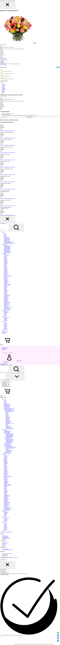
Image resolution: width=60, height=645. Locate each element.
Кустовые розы (6, 240)
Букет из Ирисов (6, 308)
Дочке (5, 525)
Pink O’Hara (8, 416)
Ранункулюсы (6, 276)
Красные (3, 91)
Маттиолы (5, 279)
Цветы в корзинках (6, 537)
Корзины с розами (7, 239)
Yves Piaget (7, 422)
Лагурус (5, 286)
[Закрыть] (7, 565)
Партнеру (5, 325)
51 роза (3, 85)
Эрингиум (5, 287)
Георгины (5, 259)
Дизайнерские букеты (7, 431)
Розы (3, 86)
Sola (6, 425)
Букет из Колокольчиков (8, 508)
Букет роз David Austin (9, 427)
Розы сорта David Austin (10, 410)
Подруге (5, 323)
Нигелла (5, 305)
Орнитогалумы (6, 303)
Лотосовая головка (7, 306)
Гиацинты (5, 262)
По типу (3, 429)
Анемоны (5, 256)
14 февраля (6, 320)
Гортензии (5, 261)
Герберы (5, 260)
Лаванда (5, 267)
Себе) (5, 322)
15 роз (5, 233)
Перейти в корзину (3, 64)
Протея (5, 288)
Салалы (5, 293)
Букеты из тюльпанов (6, 538)
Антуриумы (6, 299)
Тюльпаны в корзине (9, 442)
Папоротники (6, 496)
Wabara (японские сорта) (10, 423)
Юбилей (5, 318)
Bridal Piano (8, 420)
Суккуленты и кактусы (9, 448)
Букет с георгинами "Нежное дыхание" (6, 168)
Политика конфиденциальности (8, 549)
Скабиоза (5, 480)
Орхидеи (5, 469)
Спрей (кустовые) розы (8, 242)
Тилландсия (6, 307)
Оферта (4, 544)
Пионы (5, 474)
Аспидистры (6, 294)
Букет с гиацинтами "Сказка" (5, 154)
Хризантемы (6, 273)
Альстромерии (6, 255)
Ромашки (5, 271)
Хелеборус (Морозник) (7, 284)
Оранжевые (4, 88)
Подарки (3, 530)
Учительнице (6, 329)
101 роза (5, 236)
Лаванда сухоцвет (7, 485)
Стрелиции (6, 300)
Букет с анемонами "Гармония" (5, 183)
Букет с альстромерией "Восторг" (5, 207)
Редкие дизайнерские (9, 446)
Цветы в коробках (7, 247)
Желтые (3, 89)
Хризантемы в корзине (9, 441)
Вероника (5, 282)
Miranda (7, 413)
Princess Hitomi (8, 426)
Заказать (2, 134)
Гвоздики (5, 258)
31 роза (5, 401)
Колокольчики (6, 265)
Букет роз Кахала (8, 451)
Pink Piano (7, 419)
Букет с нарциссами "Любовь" (5, 190)
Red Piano (7, 418)
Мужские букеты (7, 250)
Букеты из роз (5, 535)
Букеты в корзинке (7, 248)
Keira (7, 412)
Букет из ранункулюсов (8, 275)
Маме (5, 327)
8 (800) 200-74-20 (3, 364)
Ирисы (5, 263)
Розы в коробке (6, 238)
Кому (3, 92)
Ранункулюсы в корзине (10, 439)
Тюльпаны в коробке (9, 436)
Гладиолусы (6, 463)
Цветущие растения (9, 450)
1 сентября (6, 519)
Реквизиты (4, 348)
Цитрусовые (8, 449)
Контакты (3, 349)
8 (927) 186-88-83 (5, 554)
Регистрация (4, 223)
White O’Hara (8, 417)
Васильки (5, 458)
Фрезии (5, 277)
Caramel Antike (8, 421)
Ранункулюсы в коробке (10, 433)
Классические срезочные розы (9, 241)
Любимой (5, 326)
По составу (4, 84)
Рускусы (5, 292)
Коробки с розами (7, 407)
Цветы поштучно (7, 452)
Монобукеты (6, 245)
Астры (5, 457)
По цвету (3, 87)
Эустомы (5, 274)
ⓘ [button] (11, 553)
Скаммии (5, 497)
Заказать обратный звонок (4, 574)
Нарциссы (5, 269)
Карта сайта (4, 545)
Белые (3, 90)
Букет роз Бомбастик (9, 428)
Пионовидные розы (7, 237)
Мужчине (5, 524)
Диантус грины (6, 298)
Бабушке (5, 328)
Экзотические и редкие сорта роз (9, 243)
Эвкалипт (5, 491)
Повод (3, 516)
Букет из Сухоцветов (7, 252)
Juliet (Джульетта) (9, 411)
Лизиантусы (6, 278)
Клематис (5, 486)
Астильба (5, 283)
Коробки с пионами (9, 437)
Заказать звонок (4, 555)
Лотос (5, 289)
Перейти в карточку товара (10, 130)
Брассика (5, 301)
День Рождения (6, 317)
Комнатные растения (7, 251)
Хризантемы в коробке (9, 435)
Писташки (5, 291)
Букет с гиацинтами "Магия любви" (6, 139)
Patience (7, 414)
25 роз (5, 234)
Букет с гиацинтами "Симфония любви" (6, 132)
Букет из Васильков (7, 309)
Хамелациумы (6, 304)
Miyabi (7, 424)
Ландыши (5, 268)
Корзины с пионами (9, 438)
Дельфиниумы (6, 281)
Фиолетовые (6, 311)
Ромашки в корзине (9, 440)
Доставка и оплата (5, 347)
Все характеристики (3, 58)
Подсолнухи (6, 270)
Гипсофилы (6, 297)
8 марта (5, 319)
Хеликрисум (6, 290)
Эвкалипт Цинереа (7, 295)
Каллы (5, 264)
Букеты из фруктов (7, 249)
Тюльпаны (6, 272)
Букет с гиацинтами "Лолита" (5, 161)
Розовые (5, 514)
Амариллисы (6, 280)
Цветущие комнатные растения (11, 447)
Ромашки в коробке (9, 434)
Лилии (5, 266)
